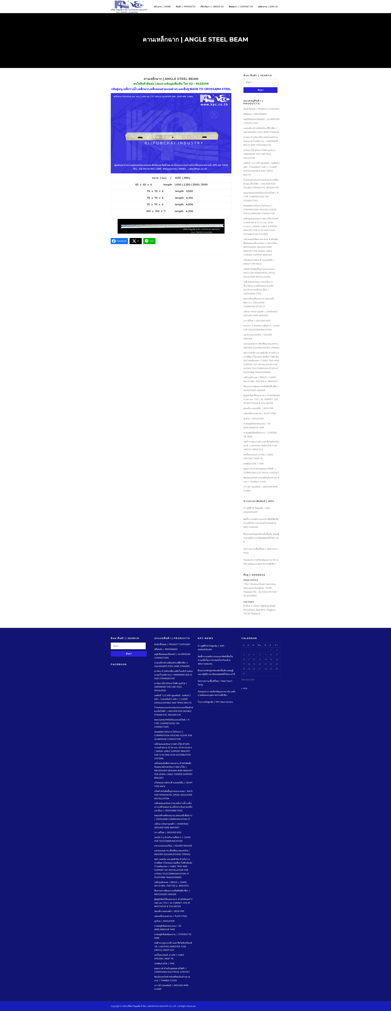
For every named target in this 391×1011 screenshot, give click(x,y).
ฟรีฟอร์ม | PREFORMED (255, 114)
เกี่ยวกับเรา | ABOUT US (212, 6)
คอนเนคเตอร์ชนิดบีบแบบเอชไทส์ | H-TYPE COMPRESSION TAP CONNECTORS (261, 196)
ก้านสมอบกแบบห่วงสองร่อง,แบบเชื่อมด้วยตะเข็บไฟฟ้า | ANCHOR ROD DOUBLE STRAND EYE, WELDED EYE (261, 183)
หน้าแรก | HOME (162, 6)
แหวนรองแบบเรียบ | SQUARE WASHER (173, 845)
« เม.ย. (244, 688)
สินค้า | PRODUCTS (185, 6)
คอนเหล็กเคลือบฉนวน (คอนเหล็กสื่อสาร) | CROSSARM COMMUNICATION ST (258, 302)
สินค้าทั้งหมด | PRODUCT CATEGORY (261, 108)
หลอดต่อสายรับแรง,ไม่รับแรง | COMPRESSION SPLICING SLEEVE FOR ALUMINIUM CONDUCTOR (259, 209)
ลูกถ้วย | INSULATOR (253, 418)
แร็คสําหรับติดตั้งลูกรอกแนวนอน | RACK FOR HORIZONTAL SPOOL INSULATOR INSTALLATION (259, 272)
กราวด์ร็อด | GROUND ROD (256, 320)
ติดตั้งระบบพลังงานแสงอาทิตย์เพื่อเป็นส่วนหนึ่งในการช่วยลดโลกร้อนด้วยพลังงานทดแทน (261, 523)
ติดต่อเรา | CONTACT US (241, 6)
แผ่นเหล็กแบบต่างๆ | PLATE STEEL (259, 413)
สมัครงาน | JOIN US (268, 6)
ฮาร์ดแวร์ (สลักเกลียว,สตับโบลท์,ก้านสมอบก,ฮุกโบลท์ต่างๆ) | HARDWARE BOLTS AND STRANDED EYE (260, 141)
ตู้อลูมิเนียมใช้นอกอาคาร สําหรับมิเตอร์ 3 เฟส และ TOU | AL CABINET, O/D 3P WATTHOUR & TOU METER (261, 399)
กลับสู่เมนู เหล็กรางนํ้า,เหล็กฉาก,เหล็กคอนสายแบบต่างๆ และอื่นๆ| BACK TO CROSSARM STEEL (171, 89)
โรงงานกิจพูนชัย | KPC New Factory (215, 701)
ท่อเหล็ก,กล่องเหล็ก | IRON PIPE (258, 408)
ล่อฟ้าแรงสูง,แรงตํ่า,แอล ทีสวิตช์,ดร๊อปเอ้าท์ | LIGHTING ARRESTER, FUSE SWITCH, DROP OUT (261, 445)
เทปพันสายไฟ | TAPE (253, 463)
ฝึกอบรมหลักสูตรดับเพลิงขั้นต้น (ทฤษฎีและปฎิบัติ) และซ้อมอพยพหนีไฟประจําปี (261, 538)
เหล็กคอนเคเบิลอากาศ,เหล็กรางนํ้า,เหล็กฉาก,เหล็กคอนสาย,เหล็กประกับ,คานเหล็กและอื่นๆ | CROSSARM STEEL (173, 807)
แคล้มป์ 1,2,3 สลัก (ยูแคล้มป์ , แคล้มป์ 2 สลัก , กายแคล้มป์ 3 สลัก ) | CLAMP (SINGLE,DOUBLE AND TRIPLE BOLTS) (172, 699)
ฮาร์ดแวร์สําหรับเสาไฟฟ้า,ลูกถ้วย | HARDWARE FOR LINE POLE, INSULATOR (259, 154)
